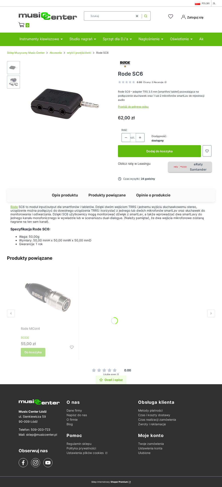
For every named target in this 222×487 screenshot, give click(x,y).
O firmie (72, 419)
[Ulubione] (171, 16)
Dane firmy (74, 410)
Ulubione (144, 453)
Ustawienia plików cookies (85, 453)
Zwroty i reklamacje (152, 424)
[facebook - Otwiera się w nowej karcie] (23, 462)
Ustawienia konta (150, 448)
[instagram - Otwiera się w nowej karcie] (35, 462)
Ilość (124, 129)
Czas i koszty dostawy (154, 415)
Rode (14, 207)
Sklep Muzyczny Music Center (25, 52)
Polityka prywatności (81, 448)
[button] (146, 16)
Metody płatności (150, 410)
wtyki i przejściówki (79, 52)
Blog (70, 424)
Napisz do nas (77, 415)
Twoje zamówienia (151, 443)
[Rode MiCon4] (48, 297)
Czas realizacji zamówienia (157, 419)
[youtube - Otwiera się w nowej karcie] (47, 462)
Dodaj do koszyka (159, 151)
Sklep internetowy (109, 481)
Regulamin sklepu (79, 443)
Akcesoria (56, 52)
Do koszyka (33, 352)
